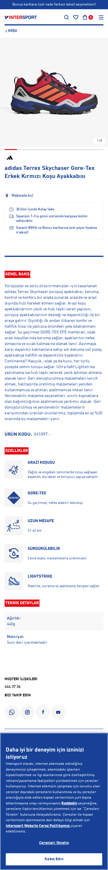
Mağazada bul (22, 195)
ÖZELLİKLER (16, 451)
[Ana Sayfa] (21, 17)
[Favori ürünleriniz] (75, 17)
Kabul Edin (54, 859)
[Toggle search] (66, 17)
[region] (54, 801)
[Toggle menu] (101, 17)
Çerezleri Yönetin (54, 843)
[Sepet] (85, 17)
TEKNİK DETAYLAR (22, 603)
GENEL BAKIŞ (17, 274)
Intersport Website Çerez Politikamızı (38, 826)
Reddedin (69, 803)
